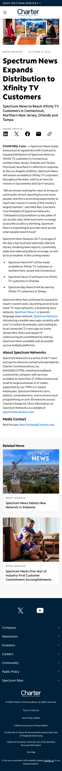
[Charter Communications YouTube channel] (41, 610)
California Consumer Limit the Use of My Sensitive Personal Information (31, 744)
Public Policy (10, 671)
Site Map (31, 752)
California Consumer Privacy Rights (31, 725)
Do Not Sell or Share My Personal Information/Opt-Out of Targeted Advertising (31, 734)
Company (9, 627)
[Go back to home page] (31, 694)
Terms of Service (31, 710)
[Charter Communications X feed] (21, 610)
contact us (49, 760)
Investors (8, 645)
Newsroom (10, 636)
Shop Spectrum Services (20, 3)
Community (10, 663)
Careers (7, 654)
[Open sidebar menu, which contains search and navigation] (5, 12)
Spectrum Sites (12, 680)
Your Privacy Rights (31, 718)
